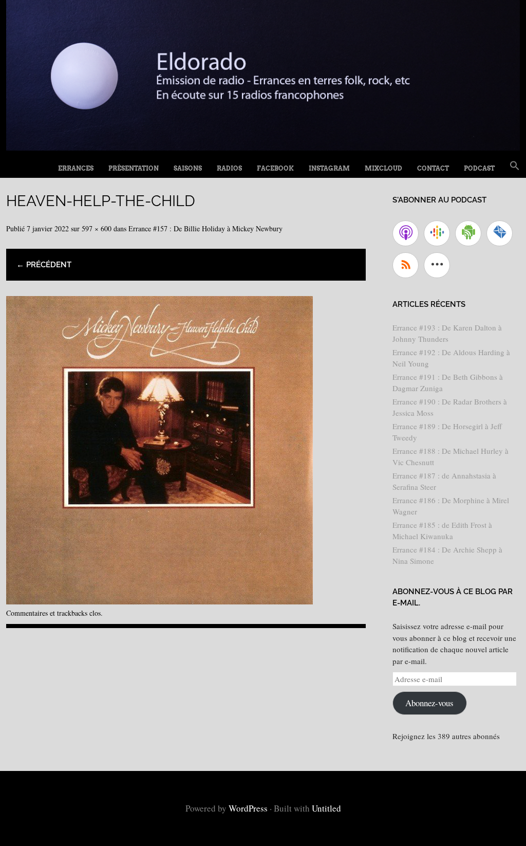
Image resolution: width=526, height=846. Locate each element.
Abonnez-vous (429, 703)
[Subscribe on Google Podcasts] (437, 233)
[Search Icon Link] (515, 166)
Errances (75, 168)
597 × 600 (96, 228)
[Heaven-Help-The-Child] (159, 601)
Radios (229, 168)
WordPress (248, 808)
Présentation (133, 168)
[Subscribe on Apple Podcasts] (405, 233)
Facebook (275, 168)
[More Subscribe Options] (437, 265)
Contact (433, 168)
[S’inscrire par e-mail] (499, 233)
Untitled (326, 808)
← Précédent (43, 264)
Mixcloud (383, 168)
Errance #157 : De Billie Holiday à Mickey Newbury (205, 228)
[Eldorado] (263, 147)
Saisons (188, 168)
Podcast (479, 168)
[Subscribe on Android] (468, 233)
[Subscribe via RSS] (405, 265)
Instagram (329, 168)
